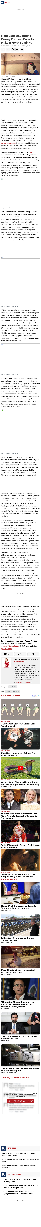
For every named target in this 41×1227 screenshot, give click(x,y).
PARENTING (12, 687)
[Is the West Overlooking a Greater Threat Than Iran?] (20, 925)
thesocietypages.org (8, 143)
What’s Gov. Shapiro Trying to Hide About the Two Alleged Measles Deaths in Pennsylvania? (18, 1004)
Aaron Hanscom (6, 942)
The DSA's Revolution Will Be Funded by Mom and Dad (19, 1037)
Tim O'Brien (5, 1009)
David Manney (5, 1041)
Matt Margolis (6, 910)
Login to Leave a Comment (20, 1101)
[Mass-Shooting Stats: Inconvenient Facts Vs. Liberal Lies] (20, 957)
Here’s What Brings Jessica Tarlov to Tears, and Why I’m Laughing (18, 907)
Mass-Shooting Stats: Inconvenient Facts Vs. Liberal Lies (18, 971)
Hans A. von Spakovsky (8, 1073)
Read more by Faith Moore (24, 682)
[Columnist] (7, 662)
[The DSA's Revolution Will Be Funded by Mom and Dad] (20, 1023)
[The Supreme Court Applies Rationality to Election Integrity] (20, 1055)
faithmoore (5, 46)
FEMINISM (16, 691)
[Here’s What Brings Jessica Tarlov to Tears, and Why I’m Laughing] (20, 893)
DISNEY (8, 691)
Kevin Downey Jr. (6, 974)
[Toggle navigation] (38, 2)
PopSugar (32, 152)
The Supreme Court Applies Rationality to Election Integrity (20, 1069)
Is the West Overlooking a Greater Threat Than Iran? (18, 939)
